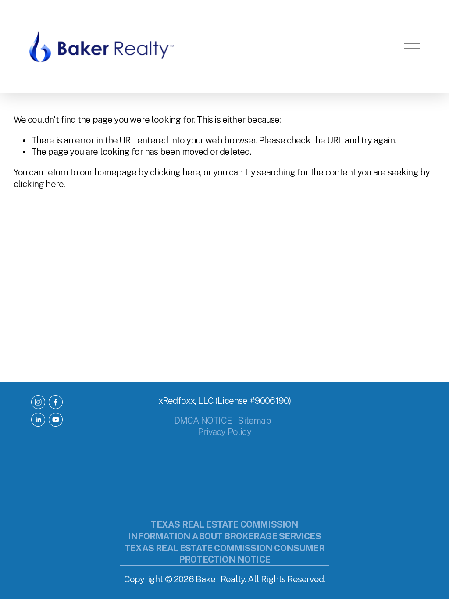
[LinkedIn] (38, 420)
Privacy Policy (224, 432)
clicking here (175, 172)
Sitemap (254, 420)
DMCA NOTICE (203, 420)
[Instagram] (38, 402)
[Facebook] (56, 402)
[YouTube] (56, 420)
